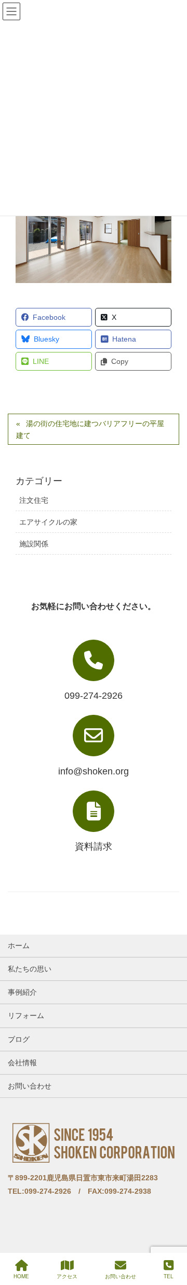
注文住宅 (33, 500)
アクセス (67, 1276)
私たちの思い (29, 969)
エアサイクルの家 (48, 522)
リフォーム (26, 1015)
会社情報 (22, 1062)
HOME (21, 1276)
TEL (168, 1276)
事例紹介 (22, 992)
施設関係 (33, 544)
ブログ (19, 1039)
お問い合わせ (29, 1086)
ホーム (19, 945)
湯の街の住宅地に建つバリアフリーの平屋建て (90, 429)
